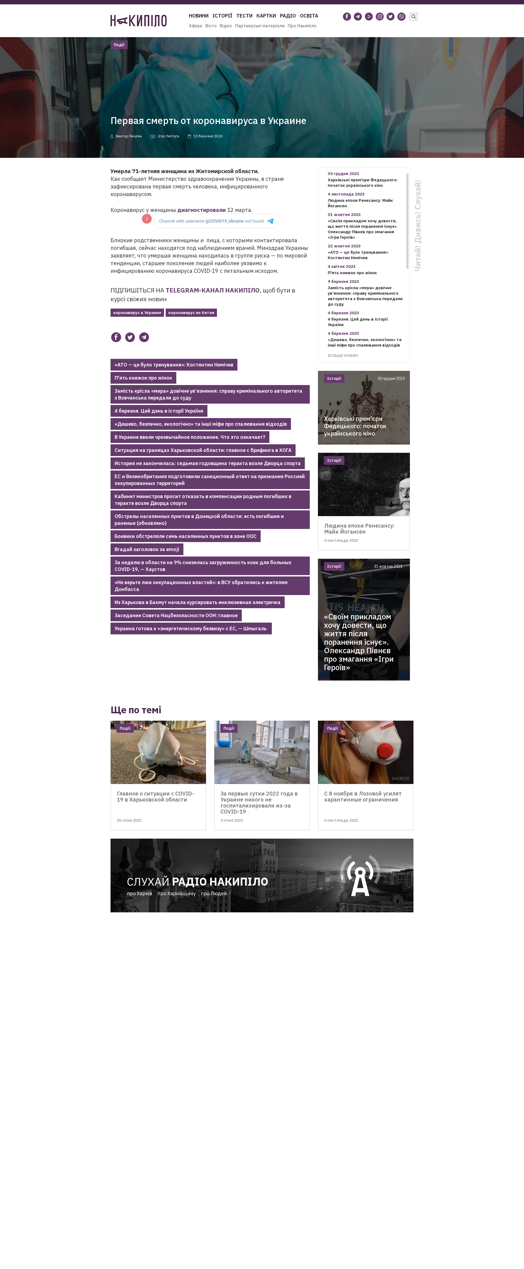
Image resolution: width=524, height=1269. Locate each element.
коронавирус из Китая (191, 312)
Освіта (309, 16)
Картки (266, 16)
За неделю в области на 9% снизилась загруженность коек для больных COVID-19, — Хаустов (203, 565)
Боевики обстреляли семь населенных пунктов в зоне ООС (186, 536)
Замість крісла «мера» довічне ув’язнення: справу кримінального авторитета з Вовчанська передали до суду (208, 394)
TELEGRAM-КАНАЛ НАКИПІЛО (213, 290)
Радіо (288, 16)
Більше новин (343, 355)
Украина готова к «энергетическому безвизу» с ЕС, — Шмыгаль (191, 628)
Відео (226, 25)
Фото (211, 25)
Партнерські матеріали (260, 25)
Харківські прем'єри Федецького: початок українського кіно (363, 182)
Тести (244, 16)
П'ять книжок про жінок (143, 378)
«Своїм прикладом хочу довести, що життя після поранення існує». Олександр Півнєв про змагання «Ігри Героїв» (363, 229)
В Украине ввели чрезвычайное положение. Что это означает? (190, 437)
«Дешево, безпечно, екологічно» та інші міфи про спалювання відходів (201, 424)
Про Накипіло (302, 25)
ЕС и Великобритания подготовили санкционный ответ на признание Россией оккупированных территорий (210, 479)
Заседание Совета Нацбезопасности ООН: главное (176, 615)
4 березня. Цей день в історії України (159, 411)
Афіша (195, 25)
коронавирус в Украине (137, 312)
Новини (199, 16)
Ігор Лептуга (168, 136)
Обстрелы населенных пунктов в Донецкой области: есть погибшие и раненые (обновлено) (199, 519)
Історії (222, 16)
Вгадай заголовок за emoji (147, 549)
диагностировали (201, 210)
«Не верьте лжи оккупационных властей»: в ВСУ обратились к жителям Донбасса (201, 585)
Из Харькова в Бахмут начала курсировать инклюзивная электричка (198, 602)
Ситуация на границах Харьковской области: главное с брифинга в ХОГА (203, 450)
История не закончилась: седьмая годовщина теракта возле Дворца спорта (208, 463)
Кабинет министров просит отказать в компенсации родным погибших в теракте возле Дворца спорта (203, 499)
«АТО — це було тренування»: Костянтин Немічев (174, 365)
